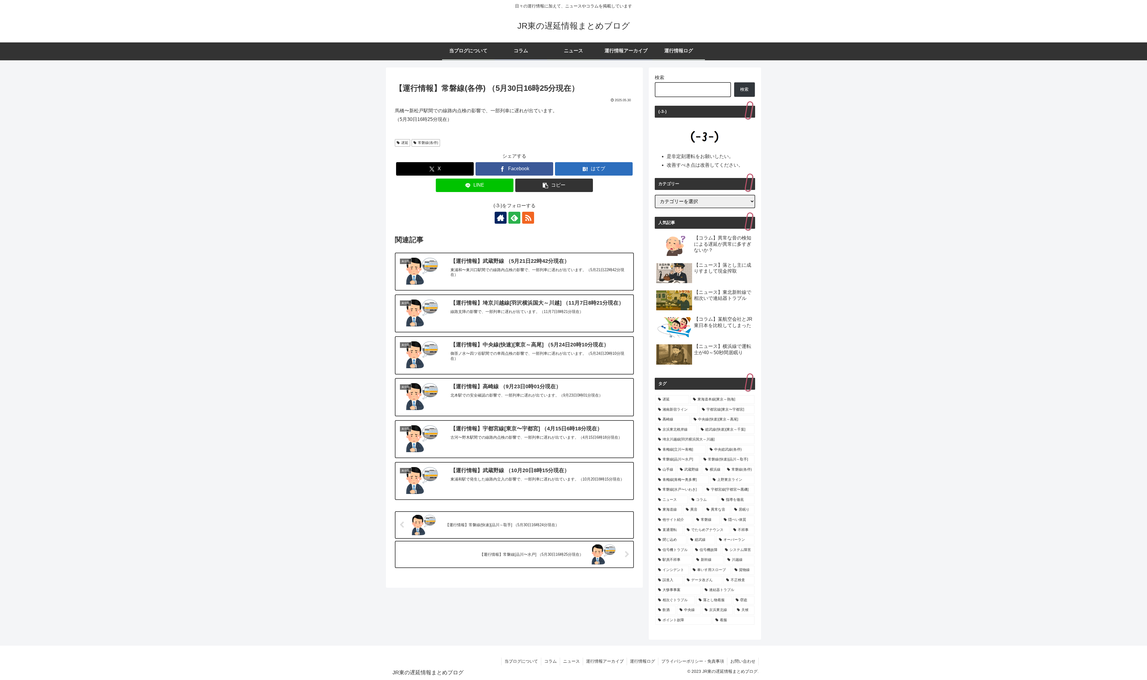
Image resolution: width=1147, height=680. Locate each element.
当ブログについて (521, 661)
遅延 (404, 143)
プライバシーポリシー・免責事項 (692, 661)
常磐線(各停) (428, 143)
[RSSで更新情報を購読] (528, 218)
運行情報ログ (642, 661)
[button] (554, 185)
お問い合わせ (742, 661)
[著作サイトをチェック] (501, 218)
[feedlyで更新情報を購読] (514, 218)
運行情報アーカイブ (605, 661)
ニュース (571, 661)
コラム (550, 661)
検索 (659, 77)
